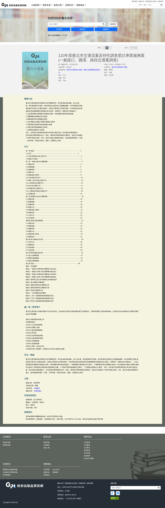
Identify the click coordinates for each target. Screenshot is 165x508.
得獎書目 (55, 472)
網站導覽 (134, 1)
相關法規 (46, 472)
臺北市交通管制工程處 (74, 70)
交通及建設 (37, 391)
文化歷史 (87, 448)
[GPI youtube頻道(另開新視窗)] (118, 493)
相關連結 (80, 5)
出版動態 (35, 5)
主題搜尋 (59, 29)
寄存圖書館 (7, 475)
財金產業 (87, 456)
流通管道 (69, 5)
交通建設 (37, 388)
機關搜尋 (106, 29)
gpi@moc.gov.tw (70, 495)
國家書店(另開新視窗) (10, 469)
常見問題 (46, 469)
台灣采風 (87, 442)
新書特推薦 (7, 445)
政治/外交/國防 (89, 458)
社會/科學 (87, 453)
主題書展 (46, 445)
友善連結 (46, 475)
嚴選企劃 (58, 5)
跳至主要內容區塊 (5, 1)
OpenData (55, 469)
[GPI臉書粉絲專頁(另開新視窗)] (112, 493)
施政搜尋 (82, 29)
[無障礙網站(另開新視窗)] (114, 498)
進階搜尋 (113, 24)
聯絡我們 (160, 1)
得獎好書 (46, 442)
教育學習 (87, 450)
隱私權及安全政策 (151, 1)
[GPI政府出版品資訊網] (14, 5)
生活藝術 (87, 445)
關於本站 (141, 1)
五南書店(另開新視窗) (10, 472)
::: (29, 4)
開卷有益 (47, 5)
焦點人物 (46, 448)
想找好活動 (7, 442)
